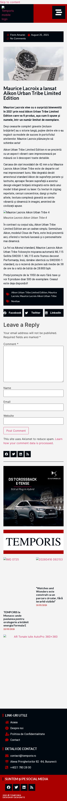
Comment (10, 344)
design (6, 797)
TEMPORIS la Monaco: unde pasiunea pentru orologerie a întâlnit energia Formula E (16, 618)
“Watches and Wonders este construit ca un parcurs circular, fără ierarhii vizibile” (49, 594)
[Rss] (31, 787)
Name (7, 388)
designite (19, 797)
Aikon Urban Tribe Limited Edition (29, 292)
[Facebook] (8, 787)
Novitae (15, 301)
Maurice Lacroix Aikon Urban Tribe (38, 296)
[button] (12, 313)
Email (6, 401)
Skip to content (10, 2)
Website (8, 415)
